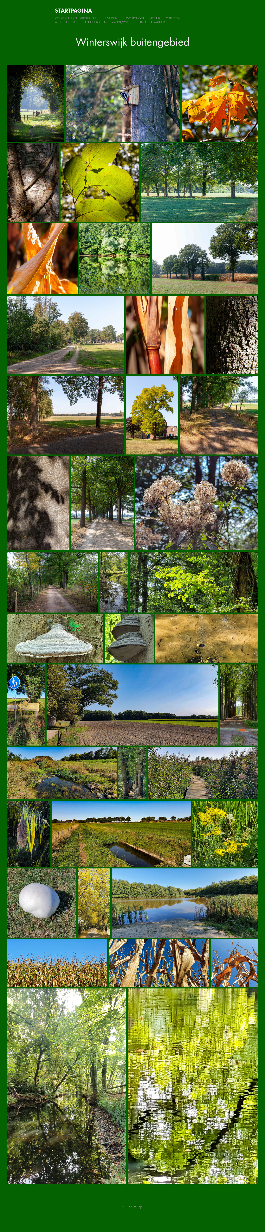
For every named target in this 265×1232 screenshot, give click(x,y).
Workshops (135, 18)
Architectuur (65, 22)
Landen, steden (94, 22)
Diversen (111, 18)
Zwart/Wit (120, 22)
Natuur (154, 18)
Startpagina (73, 10)
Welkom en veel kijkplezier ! (75, 18)
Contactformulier (151, 22)
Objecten (173, 18)
